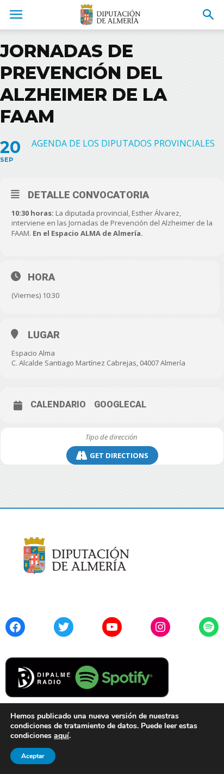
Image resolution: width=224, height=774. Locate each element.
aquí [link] (61, 735)
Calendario (58, 405)
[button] (209, 14)
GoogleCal (120, 405)
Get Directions (119, 455)
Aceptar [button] (33, 756)
